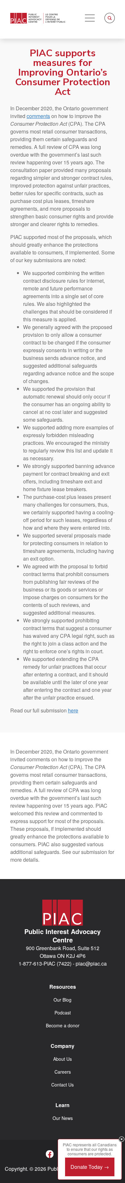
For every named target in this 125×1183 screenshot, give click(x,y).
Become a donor (62, 1025)
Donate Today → (90, 1166)
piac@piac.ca (91, 963)
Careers (62, 1071)
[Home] (37, 18)
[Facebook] (50, 1154)
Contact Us (62, 1084)
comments (38, 116)
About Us (62, 1059)
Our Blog (62, 999)
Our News (63, 1118)
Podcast (62, 1012)
